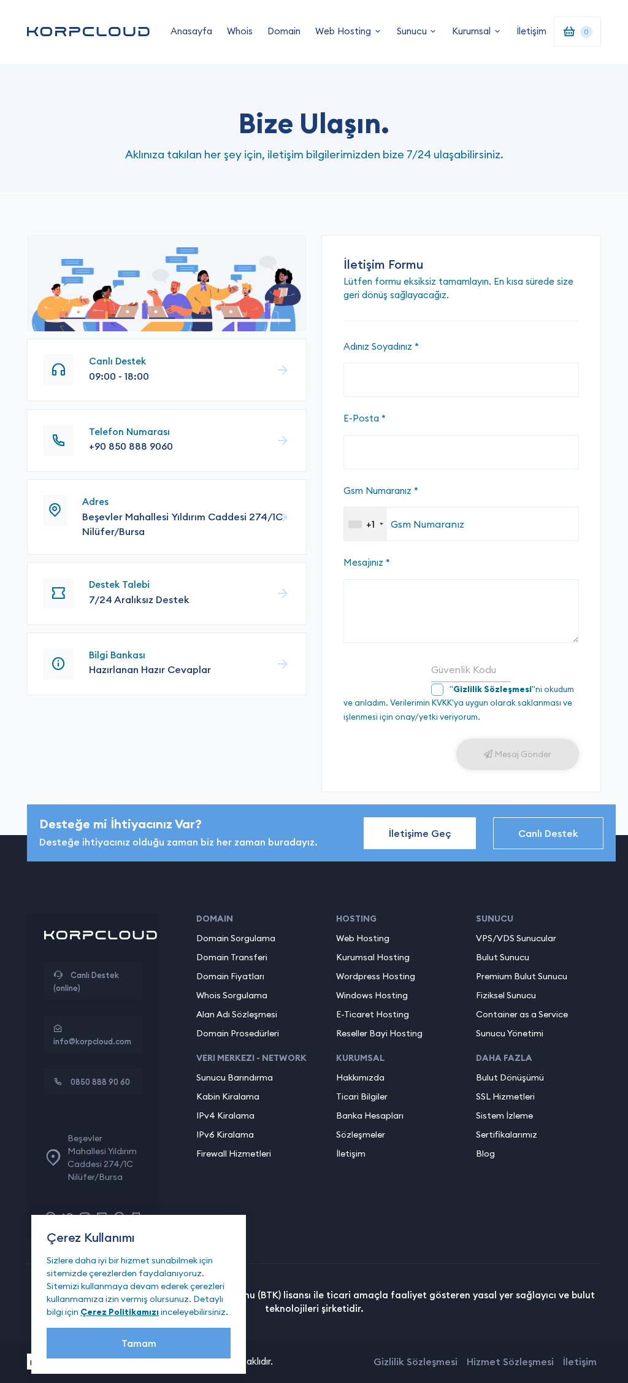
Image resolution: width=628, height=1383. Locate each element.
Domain (284, 31)
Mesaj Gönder (521, 754)
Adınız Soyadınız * (381, 346)
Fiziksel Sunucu (506, 995)
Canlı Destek (548, 833)
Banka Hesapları (370, 1115)
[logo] (88, 31)
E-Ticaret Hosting (372, 1014)
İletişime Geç (420, 833)
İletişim (531, 31)
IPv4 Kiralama (225, 1115)
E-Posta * (364, 418)
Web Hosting (343, 31)
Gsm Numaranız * (380, 490)
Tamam (138, 1343)
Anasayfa (191, 31)
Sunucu (412, 31)
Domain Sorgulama (235, 938)
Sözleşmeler (360, 1134)
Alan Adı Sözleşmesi (236, 1014)
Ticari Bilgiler (362, 1096)
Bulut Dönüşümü (510, 1077)
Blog (485, 1153)
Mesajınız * (366, 562)
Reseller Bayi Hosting (379, 1033)
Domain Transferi (231, 957)
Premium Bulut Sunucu (521, 976)
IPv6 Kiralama (225, 1134)
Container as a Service (522, 1014)
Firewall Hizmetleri (233, 1153)
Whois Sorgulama (231, 995)
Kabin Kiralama (227, 1096)
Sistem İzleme (504, 1115)
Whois (240, 31)
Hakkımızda (360, 1077)
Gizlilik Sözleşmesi (415, 1361)
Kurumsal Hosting (373, 957)
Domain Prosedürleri (237, 1033)
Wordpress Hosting (375, 976)
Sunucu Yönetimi (509, 1033)
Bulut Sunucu (502, 957)
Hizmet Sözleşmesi (510, 1361)
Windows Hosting (372, 995)
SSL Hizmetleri (505, 1096)
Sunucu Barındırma (234, 1077)
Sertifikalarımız (506, 1134)
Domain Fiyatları (230, 976)
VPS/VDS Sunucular (516, 938)
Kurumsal (471, 31)
